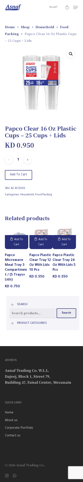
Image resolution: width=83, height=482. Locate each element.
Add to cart (18, 175)
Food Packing (43, 194)
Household (45, 27)
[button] (75, 7)
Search (66, 313)
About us (11, 420)
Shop (25, 27)
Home (10, 27)
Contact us (12, 436)
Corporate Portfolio (19, 428)
